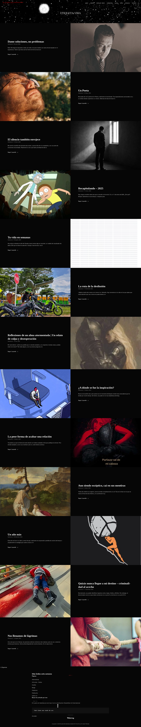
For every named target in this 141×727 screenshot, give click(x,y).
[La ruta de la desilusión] (35, 292)
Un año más (14, 534)
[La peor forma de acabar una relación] (105, 442)
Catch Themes (86, 723)
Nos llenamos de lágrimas (22, 635)
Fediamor (134, 3)
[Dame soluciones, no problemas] (105, 47)
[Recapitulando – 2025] (35, 194)
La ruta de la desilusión (91, 286)
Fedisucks (127, 3)
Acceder (34, 716)
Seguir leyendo (13, 54)
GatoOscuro (42, 703)
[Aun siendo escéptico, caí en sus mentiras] (35, 491)
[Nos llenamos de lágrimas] (105, 641)
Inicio (87, 3)
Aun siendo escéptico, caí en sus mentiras (101, 485)
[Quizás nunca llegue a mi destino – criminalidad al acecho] (35, 591)
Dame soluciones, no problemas (26, 41)
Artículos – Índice (100, 3)
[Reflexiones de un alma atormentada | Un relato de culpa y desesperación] (105, 343)
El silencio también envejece (24, 139)
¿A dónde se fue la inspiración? (96, 387)
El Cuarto (34, 703)
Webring (70, 718)
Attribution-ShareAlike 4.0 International (68, 703)
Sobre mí (92, 3)
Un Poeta (83, 90)
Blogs (121, 3)
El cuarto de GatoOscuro (13, 2)
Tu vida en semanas (19, 237)
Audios (116, 3)
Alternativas (110, 3)
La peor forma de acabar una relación (30, 436)
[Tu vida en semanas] (105, 243)
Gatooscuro (10, 44)
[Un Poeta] (35, 96)
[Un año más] (105, 540)
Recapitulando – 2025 (90, 188)
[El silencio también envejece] (105, 145)
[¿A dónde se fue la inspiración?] (35, 393)
